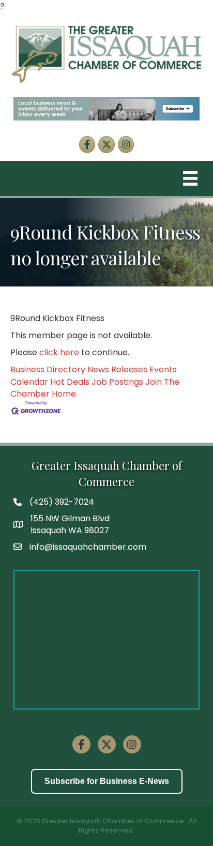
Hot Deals (69, 382)
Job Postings (117, 382)
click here (59, 352)
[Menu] (190, 178)
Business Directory (47, 369)
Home (64, 394)
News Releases (117, 369)
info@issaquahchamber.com (87, 547)
